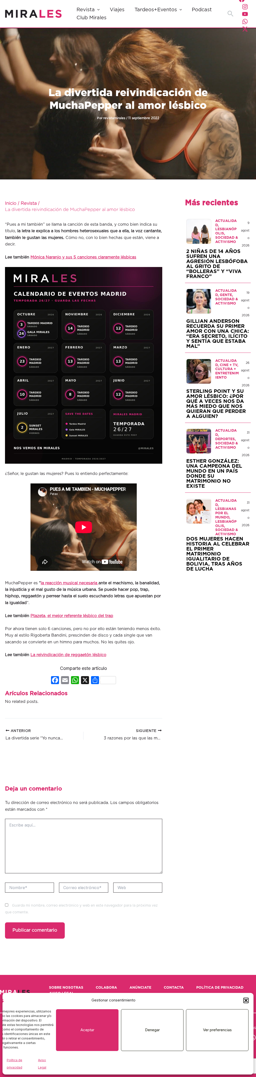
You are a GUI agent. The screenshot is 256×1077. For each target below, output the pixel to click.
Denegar (152, 1029)
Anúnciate (140, 987)
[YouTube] (245, 14)
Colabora (106, 987)
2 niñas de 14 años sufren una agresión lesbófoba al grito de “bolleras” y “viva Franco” (217, 264)
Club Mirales (91, 17)
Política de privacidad (220, 987)
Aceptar (87, 1029)
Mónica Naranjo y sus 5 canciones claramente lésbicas (83, 257)
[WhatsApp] (245, 22)
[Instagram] (245, 7)
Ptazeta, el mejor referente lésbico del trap (71, 616)
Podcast (202, 9)
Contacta (174, 987)
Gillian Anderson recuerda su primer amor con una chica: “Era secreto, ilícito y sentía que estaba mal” (217, 334)
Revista (85, 9)
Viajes (117, 9)
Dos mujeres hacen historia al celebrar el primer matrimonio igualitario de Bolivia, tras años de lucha (217, 554)
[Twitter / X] (245, 29)
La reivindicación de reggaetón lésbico (68, 655)
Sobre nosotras (66, 987)
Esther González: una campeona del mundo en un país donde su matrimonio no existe (214, 474)
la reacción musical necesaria (69, 583)
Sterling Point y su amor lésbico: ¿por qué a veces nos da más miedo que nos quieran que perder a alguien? (216, 404)
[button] (246, 1000)
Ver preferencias (217, 1029)
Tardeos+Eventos (155, 9)
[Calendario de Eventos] (83, 365)
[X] (85, 680)
